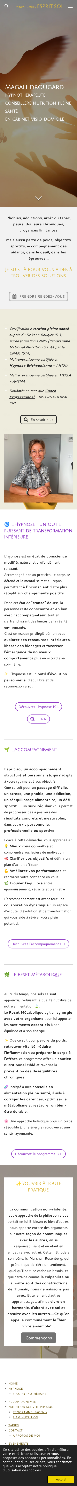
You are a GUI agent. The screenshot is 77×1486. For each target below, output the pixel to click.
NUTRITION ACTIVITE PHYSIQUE (31, 1407)
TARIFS (13, 1425)
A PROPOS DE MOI (26, 1436)
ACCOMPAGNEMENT (23, 1402)
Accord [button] (61, 1479)
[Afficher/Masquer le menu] (70, 6)
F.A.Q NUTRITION (25, 1417)
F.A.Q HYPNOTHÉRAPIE (29, 1394)
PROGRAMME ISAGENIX (30, 1412)
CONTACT (15, 1430)
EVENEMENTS (18, 1444)
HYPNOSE (15, 1389)
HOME (13, 1383)
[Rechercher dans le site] (6, 6)
